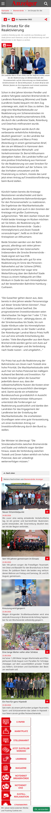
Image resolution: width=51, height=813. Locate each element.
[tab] (6, 45)
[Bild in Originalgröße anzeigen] (25, 60)
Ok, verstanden (41, 809)
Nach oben (10, 473)
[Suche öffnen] (47, 3)
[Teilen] (46, 19)
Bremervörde (18, 10)
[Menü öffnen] (3, 3)
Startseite (5, 10)
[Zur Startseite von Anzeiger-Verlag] (24, 3)
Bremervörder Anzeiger (33, 479)
